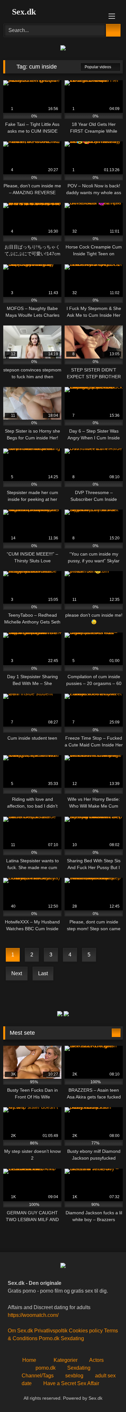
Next (16, 973)
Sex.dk (23, 12)
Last (43, 973)
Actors (96, 1360)
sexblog (74, 1375)
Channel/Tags (37, 1375)
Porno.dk (49, 1338)
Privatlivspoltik (51, 1330)
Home (29, 1360)
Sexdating (72, 1338)
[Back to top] (106, 1392)
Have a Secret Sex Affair (71, 1383)
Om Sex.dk (20, 1330)
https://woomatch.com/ (33, 1315)
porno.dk (46, 1368)
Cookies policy (86, 1330)
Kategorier (66, 1360)
